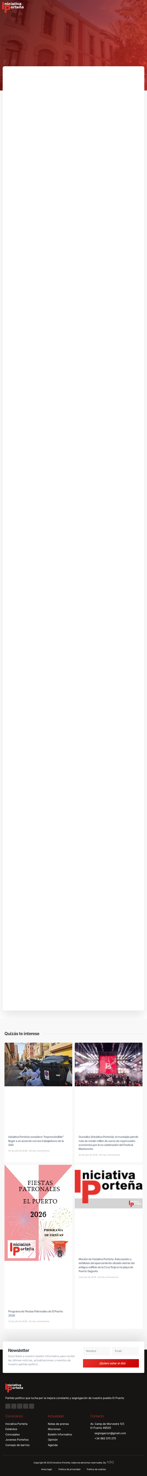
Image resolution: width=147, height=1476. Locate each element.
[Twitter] (19, 1406)
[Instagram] (13, 1406)
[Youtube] (25, 1406)
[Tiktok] (31, 1406)
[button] (141, 7)
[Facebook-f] (7, 1406)
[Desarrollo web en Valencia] (110, 1462)
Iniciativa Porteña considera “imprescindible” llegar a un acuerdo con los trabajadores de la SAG (36, 1141)
